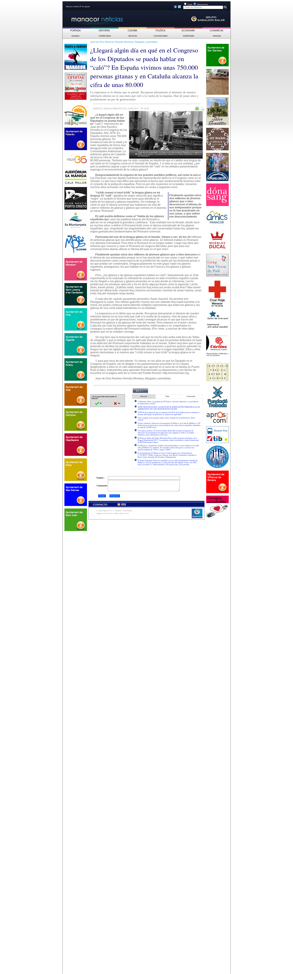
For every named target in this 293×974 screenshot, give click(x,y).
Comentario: (102, 485)
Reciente (144, 396)
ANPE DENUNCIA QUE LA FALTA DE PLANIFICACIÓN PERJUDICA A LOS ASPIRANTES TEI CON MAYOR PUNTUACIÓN (169, 408)
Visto (167, 396)
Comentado (191, 396)
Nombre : (100, 478)
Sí (100, 403)
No (119, 403)
